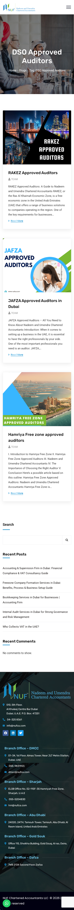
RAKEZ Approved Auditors (33, 172)
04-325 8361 (14, 719)
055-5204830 (17, 799)
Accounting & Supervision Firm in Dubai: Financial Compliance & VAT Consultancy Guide (32, 571)
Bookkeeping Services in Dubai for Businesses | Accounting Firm (31, 600)
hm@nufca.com (17, 805)
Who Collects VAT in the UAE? (21, 626)
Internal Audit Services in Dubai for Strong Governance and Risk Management (35, 614)
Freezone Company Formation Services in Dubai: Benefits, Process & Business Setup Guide (32, 585)
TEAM (14, 179)
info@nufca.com (16, 725)
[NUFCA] (19, 7)
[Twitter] (21, 733)
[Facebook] (5, 733)
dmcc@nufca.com (18, 772)
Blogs (22, 70)
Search (8, 524)
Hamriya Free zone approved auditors (35, 437)
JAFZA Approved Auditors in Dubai (35, 303)
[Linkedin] (13, 733)
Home (12, 70)
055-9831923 (16, 766)
